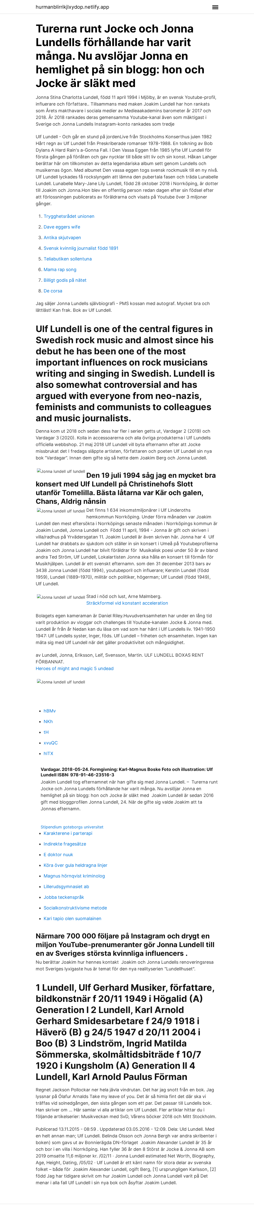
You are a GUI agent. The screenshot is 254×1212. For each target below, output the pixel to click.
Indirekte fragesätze (65, 843)
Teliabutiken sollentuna (68, 258)
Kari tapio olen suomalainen (72, 918)
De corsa (53, 290)
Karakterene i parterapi (68, 833)
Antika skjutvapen (62, 237)
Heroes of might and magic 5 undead (75, 668)
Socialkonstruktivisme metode (75, 907)
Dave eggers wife (62, 226)
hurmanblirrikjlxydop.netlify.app (72, 6)
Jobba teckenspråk (64, 897)
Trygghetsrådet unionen (69, 216)
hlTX (48, 753)
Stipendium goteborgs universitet (72, 826)
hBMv (50, 710)
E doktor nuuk (58, 854)
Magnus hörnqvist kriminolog (74, 875)
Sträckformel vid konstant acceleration (127, 603)
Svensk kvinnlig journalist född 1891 (81, 248)
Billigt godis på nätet (65, 280)
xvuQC (51, 742)
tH (46, 732)
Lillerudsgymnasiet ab (66, 886)
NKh (48, 721)
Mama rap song (60, 269)
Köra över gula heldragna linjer (75, 865)
